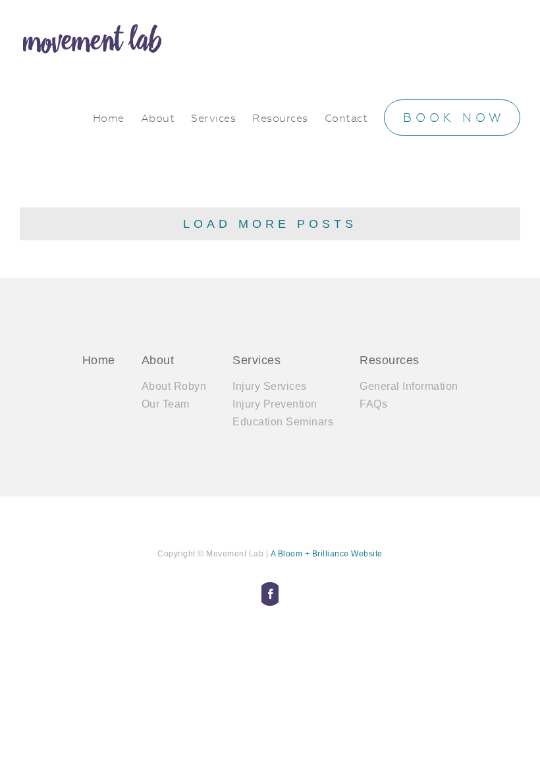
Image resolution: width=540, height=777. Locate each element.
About (158, 360)
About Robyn (174, 386)
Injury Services (269, 386)
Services (256, 360)
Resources (389, 360)
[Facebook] (270, 594)
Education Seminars (282, 421)
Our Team (166, 404)
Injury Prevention (274, 404)
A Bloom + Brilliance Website (327, 553)
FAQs (373, 404)
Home (98, 360)
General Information (409, 386)
